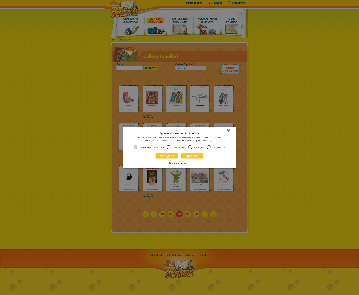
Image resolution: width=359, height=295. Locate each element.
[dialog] (179, 147)
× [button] (232, 130)
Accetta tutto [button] (167, 156)
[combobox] (228, 130)
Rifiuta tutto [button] (192, 156)
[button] (179, 163)
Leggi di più (213, 140)
